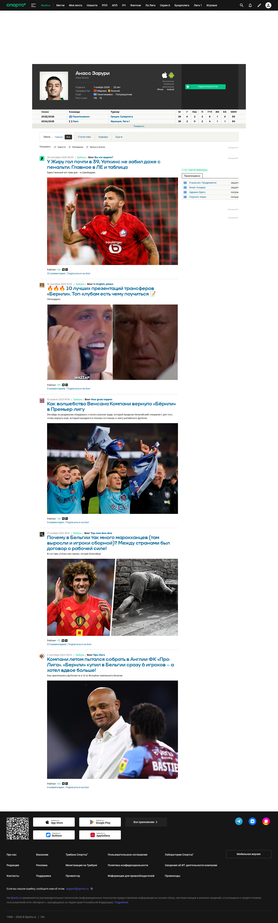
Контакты (13, 875)
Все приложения (144, 822)
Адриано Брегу (197, 192)
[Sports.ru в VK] (253, 822)
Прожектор (73, 875)
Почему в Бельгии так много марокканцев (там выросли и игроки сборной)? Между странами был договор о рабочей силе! (108, 543)
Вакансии (42, 854)
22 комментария (56, 273)
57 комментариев (56, 644)
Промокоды (172, 875)
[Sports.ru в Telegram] (239, 822)
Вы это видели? (104, 157)
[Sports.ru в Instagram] (266, 822)
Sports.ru (16, 897)
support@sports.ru (77, 888)
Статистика (84, 136)
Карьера (103, 136)
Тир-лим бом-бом (101, 533)
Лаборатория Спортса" (179, 854)
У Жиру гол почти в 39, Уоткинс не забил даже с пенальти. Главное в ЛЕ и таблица (104, 164)
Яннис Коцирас (197, 187)
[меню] (33, 5)
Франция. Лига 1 (120, 121)
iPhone (160, 89)
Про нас (11, 854)
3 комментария (55, 522)
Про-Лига (99, 654)
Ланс (75, 121)
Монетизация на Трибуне (81, 865)
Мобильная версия (249, 854)
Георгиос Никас (198, 197)
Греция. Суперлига (122, 116)
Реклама (41, 865)
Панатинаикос (105, 94)
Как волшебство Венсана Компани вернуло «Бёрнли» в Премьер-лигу (111, 406)
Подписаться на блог (78, 273)
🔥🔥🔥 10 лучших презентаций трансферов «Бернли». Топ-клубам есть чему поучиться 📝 (101, 291)
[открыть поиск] (242, 5)
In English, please (103, 284)
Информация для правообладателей (131, 875)
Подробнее (121, 902)
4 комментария (55, 787)
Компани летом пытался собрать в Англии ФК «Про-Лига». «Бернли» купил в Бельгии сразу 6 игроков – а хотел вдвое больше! (110, 664)
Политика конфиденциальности (128, 865)
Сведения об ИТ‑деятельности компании (191, 865)
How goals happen (101, 399)
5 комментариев (56, 389)
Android (170, 89)
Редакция (13, 865)
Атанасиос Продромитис (203, 182)
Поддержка (43, 875)
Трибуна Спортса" (77, 854)
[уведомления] (250, 5)
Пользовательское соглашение (128, 854)
